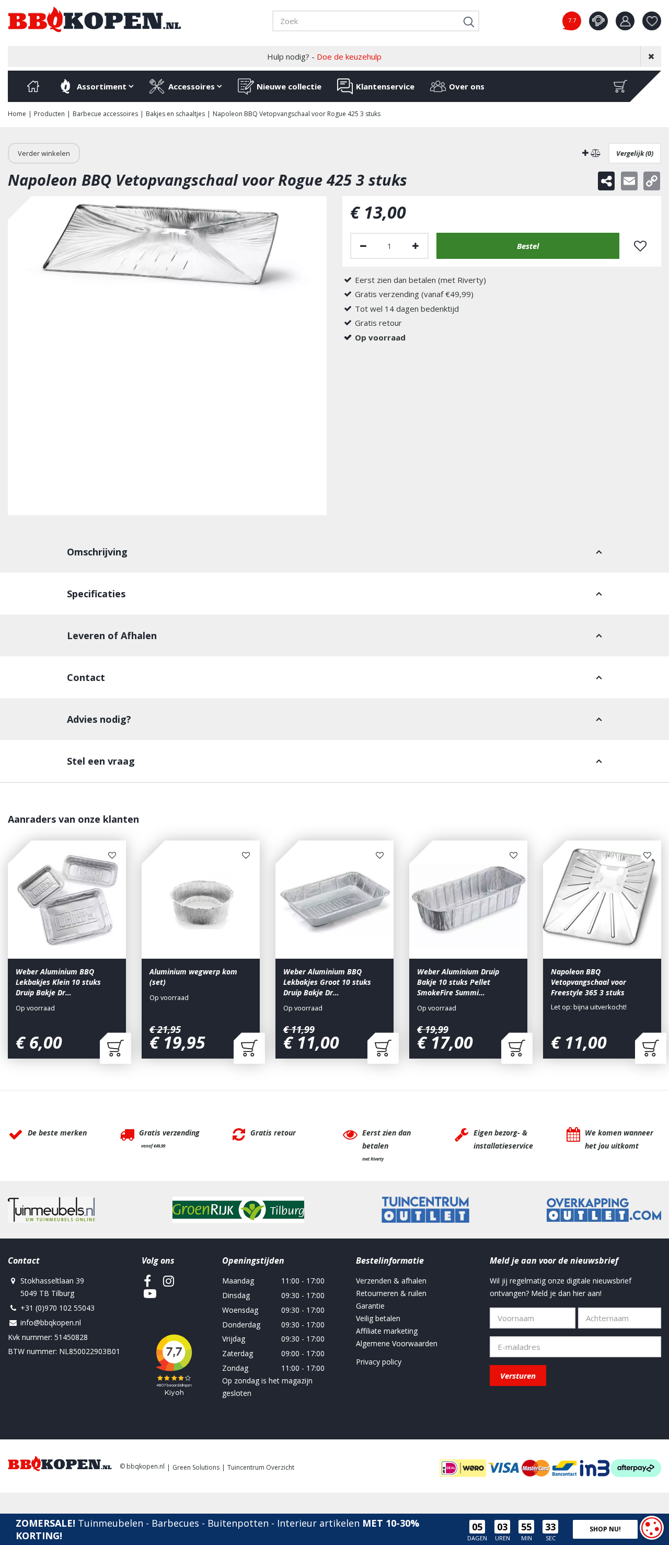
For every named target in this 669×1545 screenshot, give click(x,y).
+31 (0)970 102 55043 (57, 1308)
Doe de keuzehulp (349, 56)
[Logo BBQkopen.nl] (94, 19)
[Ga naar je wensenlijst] (655, 21)
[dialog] (652, 1528)
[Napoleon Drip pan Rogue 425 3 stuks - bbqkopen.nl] (167, 355)
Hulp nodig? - (324, 56)
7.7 (572, 20)
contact (598, 21)
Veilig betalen (378, 1318)
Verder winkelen (44, 153)
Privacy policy (378, 1362)
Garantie (370, 1306)
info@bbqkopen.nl (50, 1322)
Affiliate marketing (387, 1331)
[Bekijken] (620, 86)
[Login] (625, 21)
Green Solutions (196, 1467)
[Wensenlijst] (651, 21)
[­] (147, 1281)
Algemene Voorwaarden (396, 1343)
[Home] (33, 86)
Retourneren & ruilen (391, 1293)
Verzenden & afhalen (391, 1281)
